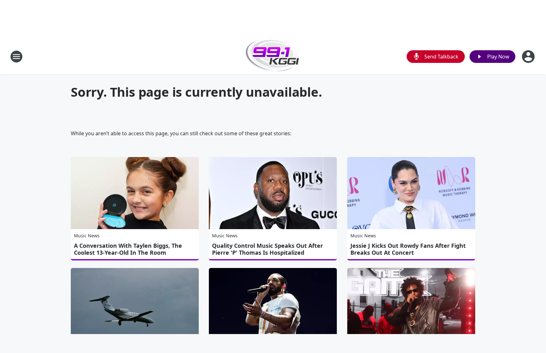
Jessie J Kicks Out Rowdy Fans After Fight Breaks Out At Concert (408, 249)
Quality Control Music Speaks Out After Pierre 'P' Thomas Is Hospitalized (267, 249)
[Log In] (529, 56)
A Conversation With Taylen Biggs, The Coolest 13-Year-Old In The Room (128, 249)
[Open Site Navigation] (16, 56)
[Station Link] (273, 56)
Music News (87, 236)
